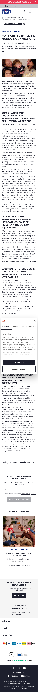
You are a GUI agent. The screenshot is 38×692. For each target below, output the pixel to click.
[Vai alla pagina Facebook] (13, 668)
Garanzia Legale (29, 687)
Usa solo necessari (19, 369)
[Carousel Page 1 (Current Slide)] (13, 569)
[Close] (36, 1)
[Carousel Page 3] (25, 569)
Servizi (4, 628)
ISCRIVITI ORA (19, 595)
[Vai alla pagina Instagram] (19, 668)
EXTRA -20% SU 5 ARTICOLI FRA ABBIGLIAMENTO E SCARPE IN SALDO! (19, 2)
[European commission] (23, 654)
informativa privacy (28, 494)
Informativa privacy (9, 687)
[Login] (25, 11)
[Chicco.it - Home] (6, 11)
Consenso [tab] (6, 326)
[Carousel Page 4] (28, 569)
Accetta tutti (19, 362)
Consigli (9, 17)
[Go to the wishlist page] (19, 11)
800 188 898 (16, 615)
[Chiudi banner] (35, 321)
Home (4, 17)
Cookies (13, 688)
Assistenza (6, 621)
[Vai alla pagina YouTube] (24, 668)
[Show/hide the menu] (35, 11)
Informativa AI (22, 688)
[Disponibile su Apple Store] (25, 676)
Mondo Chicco (7, 635)
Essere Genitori (18, 17)
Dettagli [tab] (16, 326)
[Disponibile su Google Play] (13, 676)
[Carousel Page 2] (21, 569)
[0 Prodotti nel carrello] (30, 12)
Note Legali (20, 687)
